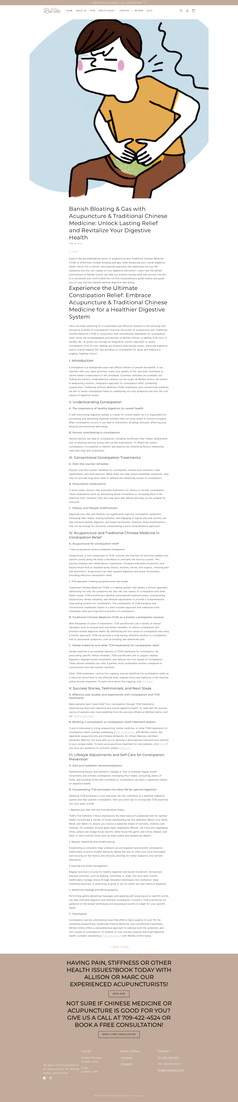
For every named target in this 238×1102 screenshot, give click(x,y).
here (162, 744)
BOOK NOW (119, 993)
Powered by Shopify (121, 1096)
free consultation (125, 732)
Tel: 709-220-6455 (168, 1057)
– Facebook (126, 1057)
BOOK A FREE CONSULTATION (119, 1034)
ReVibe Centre (107, 1096)
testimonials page (83, 716)
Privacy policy (138, 1096)
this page (147, 681)
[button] (107, 10)
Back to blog (121, 946)
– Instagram (126, 1063)
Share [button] (75, 251)
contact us (125, 748)
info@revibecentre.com (171, 1070)
